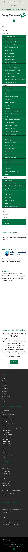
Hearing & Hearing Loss (11, 114)
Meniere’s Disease (10, 128)
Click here (4, 259)
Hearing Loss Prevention (11, 96)
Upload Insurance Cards (11, 206)
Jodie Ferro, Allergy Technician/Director (15, 79)
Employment (7, 212)
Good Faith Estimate (10, 183)
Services (5, 85)
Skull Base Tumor (10, 160)
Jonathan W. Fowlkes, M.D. (11, 39)
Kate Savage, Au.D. (9, 59)
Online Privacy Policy (6, 396)
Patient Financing (9, 200)
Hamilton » (14, 2)
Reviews (5, 209)
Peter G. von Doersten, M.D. (12, 47)
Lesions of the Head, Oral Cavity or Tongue (12, 428)
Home (5, 30)
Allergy (6, 174)
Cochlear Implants (10, 117)
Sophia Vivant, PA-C (10, 53)
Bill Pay (5, 215)
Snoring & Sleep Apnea (11, 142)
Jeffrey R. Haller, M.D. (10, 45)
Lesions (7, 154)
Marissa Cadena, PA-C (10, 76)
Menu (5, 27)
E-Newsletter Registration (11, 194)
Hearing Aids (5, 421)
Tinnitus (7, 108)
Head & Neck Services (10, 148)
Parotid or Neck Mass (10, 157)
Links (6, 191)
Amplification (8, 99)
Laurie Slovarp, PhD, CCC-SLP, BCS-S (14, 70)
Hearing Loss (8, 93)
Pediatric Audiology (10, 102)
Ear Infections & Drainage (12, 125)
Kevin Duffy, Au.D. (9, 56)
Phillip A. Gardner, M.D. (10, 42)
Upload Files (8, 203)
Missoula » (6, 2)
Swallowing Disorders (11, 163)
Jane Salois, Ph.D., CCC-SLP (12, 73)
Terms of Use (11, 546)
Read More (14, 361)
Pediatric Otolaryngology (11, 111)
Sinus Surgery (8, 140)
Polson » (21, 2)
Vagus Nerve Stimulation (11, 171)
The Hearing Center (10, 88)
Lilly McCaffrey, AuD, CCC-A (12, 68)
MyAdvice (21, 544)
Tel (2, 473)
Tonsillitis (7, 168)
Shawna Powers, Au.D (10, 62)
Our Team (6, 33)
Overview (7, 91)
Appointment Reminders (11, 189)
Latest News (8, 197)
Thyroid (7, 165)
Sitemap (18, 546)
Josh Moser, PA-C (9, 50)
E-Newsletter (5, 388)
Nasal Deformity (9, 145)
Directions (7, 220)
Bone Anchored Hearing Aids (12, 119)
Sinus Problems (9, 137)
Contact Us (7, 223)
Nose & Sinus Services (10, 134)
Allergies (4, 412)
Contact (5, 217)
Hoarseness (8, 151)
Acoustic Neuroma (10, 122)
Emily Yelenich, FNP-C (10, 82)
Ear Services (8, 105)
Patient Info (6, 177)
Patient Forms (8, 180)
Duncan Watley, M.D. (10, 36)
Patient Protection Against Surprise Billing (14, 186)
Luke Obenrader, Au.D (10, 65)
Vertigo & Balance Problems (12, 131)
